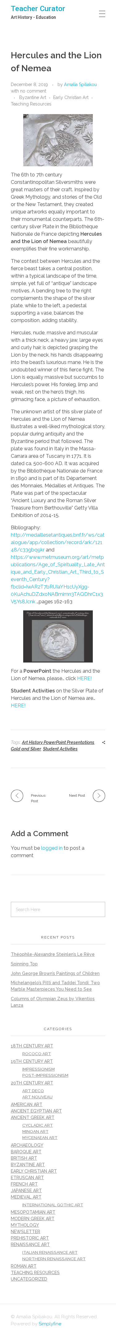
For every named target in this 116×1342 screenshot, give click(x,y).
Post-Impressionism (45, 1075)
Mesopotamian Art (33, 1212)
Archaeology (27, 1145)
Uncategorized (29, 1279)
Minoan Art (35, 1131)
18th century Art (32, 1045)
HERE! (84, 678)
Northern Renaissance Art (54, 1258)
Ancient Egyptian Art (36, 1111)
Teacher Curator (38, 8)
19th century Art (32, 1061)
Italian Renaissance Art (50, 1252)
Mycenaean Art (40, 1137)
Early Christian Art (70, 97)
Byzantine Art (32, 97)
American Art (26, 1104)
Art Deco (33, 1090)
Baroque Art (26, 1151)
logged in (52, 848)
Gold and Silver (26, 748)
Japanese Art (26, 1190)
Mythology (25, 1225)
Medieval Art (26, 1197)
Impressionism (38, 1069)
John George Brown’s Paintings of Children (55, 973)
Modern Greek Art (32, 1218)
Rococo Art (36, 1053)
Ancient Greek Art (32, 1117)
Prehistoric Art (30, 1238)
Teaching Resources (31, 103)
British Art (24, 1158)
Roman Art (24, 1266)
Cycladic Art (37, 1125)
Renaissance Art (30, 1244)
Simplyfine (50, 1324)
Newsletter (25, 1231)
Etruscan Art (27, 1177)
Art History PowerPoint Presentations (58, 742)
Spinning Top (24, 963)
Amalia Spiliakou (80, 84)
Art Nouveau (37, 1096)
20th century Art (32, 1082)
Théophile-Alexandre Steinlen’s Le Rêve (53, 954)
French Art (24, 1184)
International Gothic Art (52, 1204)
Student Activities (60, 748)
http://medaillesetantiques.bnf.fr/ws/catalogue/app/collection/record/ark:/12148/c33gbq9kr (58, 542)
